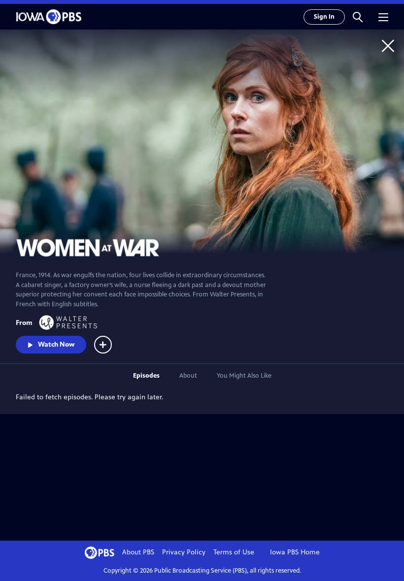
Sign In (324, 17)
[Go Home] (388, 45)
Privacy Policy (183, 552)
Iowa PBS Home (295, 552)
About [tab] (188, 376)
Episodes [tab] (146, 376)
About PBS (138, 552)
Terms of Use (233, 552)
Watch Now (56, 344)
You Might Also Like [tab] (244, 376)
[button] (357, 17)
